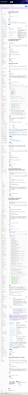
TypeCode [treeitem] (2, 321)
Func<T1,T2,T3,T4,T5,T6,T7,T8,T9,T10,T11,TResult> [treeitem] (4, 133)
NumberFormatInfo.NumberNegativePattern (15, 113)
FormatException (15, 118)
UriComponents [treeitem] (2, 337)
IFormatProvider (13, 51)
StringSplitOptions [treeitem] (2, 297)
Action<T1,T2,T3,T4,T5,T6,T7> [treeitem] (3, 22)
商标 (16, 394)
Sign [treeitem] (2, 207)
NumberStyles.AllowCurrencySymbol (22, 302)
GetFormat (15, 346)
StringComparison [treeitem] (2, 295)
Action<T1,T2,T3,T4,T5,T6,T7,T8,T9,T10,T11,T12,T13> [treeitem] (4, 31)
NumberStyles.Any (11, 340)
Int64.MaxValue (10, 77)
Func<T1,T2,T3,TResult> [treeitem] (3, 121)
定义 (9, 14)
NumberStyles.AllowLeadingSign (23, 303)
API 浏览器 (13, 10)
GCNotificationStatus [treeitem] (3, 149)
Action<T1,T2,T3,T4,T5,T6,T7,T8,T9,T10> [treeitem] (4, 26)
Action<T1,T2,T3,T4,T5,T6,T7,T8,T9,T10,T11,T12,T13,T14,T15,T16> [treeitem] (4, 36)
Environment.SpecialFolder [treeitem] (3, 103)
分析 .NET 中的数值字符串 (12, 139)
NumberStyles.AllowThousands (16, 309)
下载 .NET (26, 6)
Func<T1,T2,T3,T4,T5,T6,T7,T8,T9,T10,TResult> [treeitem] (4, 131)
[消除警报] (26, 1)
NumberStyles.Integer (13, 129)
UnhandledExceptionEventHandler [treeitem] (4, 334)
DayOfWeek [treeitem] (2, 92)
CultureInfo (20, 345)
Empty (22, 76)
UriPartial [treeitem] (2, 344)
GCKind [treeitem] (1, 147)
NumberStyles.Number (11, 339)
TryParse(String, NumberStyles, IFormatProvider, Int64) (21, 231)
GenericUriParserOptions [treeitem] (3, 151)
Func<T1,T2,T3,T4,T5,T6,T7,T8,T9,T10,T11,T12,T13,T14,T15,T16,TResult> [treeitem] (4, 143)
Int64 (11, 53)
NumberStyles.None (18, 318)
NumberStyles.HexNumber (16, 344)
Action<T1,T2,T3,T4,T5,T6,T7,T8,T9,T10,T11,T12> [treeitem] (4, 29)
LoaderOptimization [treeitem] (3, 228)
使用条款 (15, 394)
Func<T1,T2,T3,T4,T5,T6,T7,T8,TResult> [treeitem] (4, 128)
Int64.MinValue (10, 188)
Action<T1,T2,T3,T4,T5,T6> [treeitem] (3, 21)
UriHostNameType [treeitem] (2, 341)
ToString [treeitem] (3, 208)
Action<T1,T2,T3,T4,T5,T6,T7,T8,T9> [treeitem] (4, 24)
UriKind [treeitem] (1, 342)
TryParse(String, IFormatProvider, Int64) (12, 31)
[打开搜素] (25, 4)
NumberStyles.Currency (11, 336)
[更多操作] (26, 10)
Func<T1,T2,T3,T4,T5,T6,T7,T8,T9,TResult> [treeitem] (4, 130)
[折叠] (6, 9)
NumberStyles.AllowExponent (18, 312)
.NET (10, 10)
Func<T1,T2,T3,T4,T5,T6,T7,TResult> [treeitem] (4, 126)
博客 (5, 394)
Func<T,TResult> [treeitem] (2, 119)
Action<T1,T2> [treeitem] (2, 17)
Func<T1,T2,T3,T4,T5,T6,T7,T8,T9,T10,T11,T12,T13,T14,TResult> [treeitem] (4, 138)
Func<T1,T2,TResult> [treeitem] (3, 120)
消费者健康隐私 (11, 394)
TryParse (11, 117)
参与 (7, 394)
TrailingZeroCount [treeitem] (3, 209)
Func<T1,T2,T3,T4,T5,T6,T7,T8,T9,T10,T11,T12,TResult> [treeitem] (4, 135)
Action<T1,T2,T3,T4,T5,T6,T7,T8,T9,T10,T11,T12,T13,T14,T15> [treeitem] (4, 35)
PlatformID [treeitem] (2, 268)
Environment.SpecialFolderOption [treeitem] (3, 104)
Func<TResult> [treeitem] (2, 118)
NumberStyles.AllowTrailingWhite (16, 300)
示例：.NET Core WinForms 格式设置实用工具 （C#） (15, 140)
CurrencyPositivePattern (22, 301)
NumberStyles (12, 181)
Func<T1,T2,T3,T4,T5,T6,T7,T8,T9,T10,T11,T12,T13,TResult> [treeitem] (4, 136)
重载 (9, 15)
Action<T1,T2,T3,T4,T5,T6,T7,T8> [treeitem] (4, 23)
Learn (8, 10)
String (10, 72)
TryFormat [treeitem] (3, 210)
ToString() (11, 138)
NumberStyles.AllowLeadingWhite (16, 299)
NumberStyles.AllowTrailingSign (19, 304)
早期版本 (4, 394)
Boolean (10, 57)
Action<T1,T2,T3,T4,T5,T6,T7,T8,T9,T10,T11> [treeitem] (4, 28)
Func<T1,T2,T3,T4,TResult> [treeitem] (3, 122)
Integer (22, 182)
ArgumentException (11, 225)
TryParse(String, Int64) (17, 109)
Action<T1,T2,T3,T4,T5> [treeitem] (3, 20)
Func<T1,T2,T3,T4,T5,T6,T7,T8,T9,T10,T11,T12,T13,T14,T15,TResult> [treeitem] (4, 140)
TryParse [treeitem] (3, 211)
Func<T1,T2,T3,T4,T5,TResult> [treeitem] (3, 123)
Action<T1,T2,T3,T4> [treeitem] (3, 19)
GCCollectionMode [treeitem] (2, 145)
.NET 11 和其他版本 (11, 61)
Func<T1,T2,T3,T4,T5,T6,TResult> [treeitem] (4, 124)
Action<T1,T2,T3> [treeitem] (2, 18)
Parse (15, 117)
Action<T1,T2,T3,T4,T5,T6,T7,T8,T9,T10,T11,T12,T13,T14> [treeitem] (4, 33)
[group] (18, 46)
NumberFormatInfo (20, 132)
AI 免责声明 (1, 394)
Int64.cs (11, 147)
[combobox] (4, 10)
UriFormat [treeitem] (2, 339)
